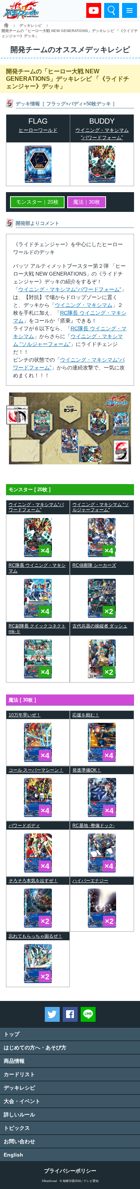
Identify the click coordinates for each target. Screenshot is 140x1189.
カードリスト (19, 1074)
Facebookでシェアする (70, 1014)
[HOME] (6, 25)
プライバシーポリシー (70, 1171)
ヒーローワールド (38, 130)
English (13, 1155)
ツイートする (52, 1014)
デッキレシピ (19, 1088)
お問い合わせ (19, 1141)
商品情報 (14, 1061)
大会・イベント (22, 1101)
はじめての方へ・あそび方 (35, 1047)
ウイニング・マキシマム (83, 305)
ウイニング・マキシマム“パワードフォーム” (69, 289)
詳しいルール (19, 1115)
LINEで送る (88, 1014)
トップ (11, 1034)
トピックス (17, 1128)
